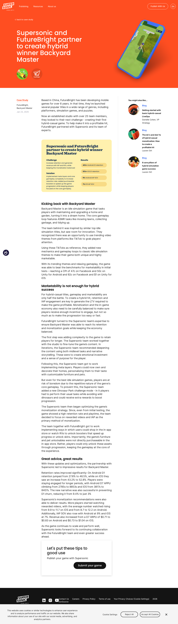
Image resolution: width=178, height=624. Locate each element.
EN (173, 6)
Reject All (129, 614)
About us (52, 6)
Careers (75, 599)
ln (43, 600)
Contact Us (64, 599)
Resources (38, 6)
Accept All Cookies (150, 614)
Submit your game (90, 565)
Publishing (23, 6)
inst (50, 600)
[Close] (166, 614)
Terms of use (104, 599)
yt (56, 600)
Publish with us (158, 6)
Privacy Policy (89, 599)
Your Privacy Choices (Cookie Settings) (131, 599)
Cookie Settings (110, 614)
